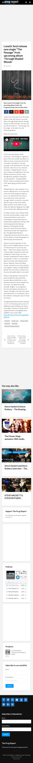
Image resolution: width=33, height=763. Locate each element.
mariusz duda (24, 321)
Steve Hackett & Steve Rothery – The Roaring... (16, 408)
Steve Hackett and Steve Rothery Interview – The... (16, 467)
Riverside (14, 323)
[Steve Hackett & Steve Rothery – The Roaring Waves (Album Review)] (16, 396)
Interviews (8, 452)
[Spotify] (4, 704)
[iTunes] (25, 700)
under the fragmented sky (12, 326)
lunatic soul (15, 321)
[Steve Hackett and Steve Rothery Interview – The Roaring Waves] (16, 455)
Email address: (10, 677)
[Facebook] (4, 700)
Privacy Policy (16, 758)
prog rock (7, 323)
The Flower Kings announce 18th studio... (15, 437)
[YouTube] (21, 700)
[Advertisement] (16, 23)
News (7, 422)
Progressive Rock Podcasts (19, 452)
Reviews (7, 393)
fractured (7, 321)
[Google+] (8, 704)
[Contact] (17, 700)
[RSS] (12, 704)
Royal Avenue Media (16, 757)
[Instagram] (12, 700)
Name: (7, 669)
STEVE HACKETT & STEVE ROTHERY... (14, 496)
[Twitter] (8, 700)
